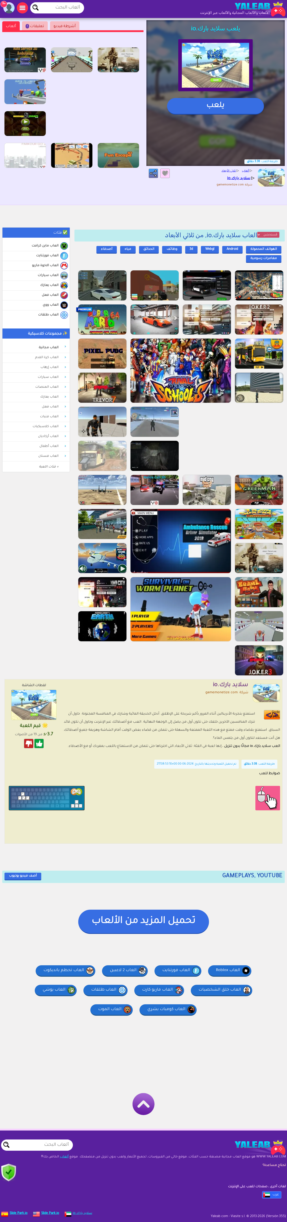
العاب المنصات (47, 387)
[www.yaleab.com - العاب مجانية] (255, 1147)
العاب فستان (48, 456)
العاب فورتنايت (47, 256)
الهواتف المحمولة (263, 249)
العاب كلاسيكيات (46, 426)
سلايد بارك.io (82, 1213)
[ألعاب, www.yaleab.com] (255, 9)
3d (191, 249)
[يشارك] (153, 173)
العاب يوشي (54, 990)
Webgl (209, 249)
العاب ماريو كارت (157, 990)
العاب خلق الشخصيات (220, 990)
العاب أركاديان (48, 436)
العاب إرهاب (49, 367)
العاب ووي (51, 305)
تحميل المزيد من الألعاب (144, 921)
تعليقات (35, 26)
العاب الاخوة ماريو (45, 265)
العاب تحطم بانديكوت (63, 970)
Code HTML (275, 715)
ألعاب (11, 26)
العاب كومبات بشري (166, 1009)
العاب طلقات (48, 315)
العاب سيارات (48, 275)
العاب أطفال (49, 446)
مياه (128, 249)
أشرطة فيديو (65, 26)
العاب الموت (110, 1009)
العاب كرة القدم (47, 357)
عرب (275, 1195)
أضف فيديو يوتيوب (23, 876)
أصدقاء (106, 249)
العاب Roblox (228, 970)
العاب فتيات (49, 417)
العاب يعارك (49, 285)
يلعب (215, 106)
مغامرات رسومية (263, 258)
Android (232, 249)
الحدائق (149, 249)
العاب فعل (50, 295)
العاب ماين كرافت (45, 246)
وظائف (172, 249)
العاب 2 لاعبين (123, 970)
